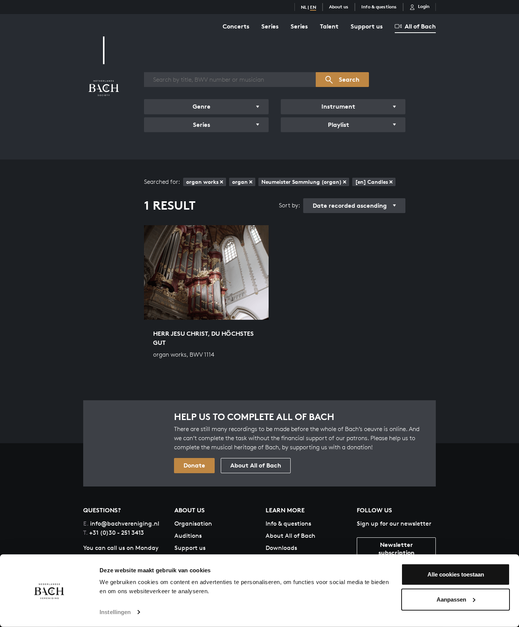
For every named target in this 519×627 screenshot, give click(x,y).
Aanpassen (451, 599)
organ (240, 181)
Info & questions (379, 6)
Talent (329, 26)
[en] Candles (371, 181)
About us (338, 6)
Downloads (281, 547)
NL (304, 7)
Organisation (193, 523)
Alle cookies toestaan (455, 574)
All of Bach (420, 26)
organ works (202, 181)
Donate (194, 465)
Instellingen (115, 612)
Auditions (188, 535)
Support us (367, 26)
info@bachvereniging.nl (121, 523)
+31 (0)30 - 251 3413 (113, 532)
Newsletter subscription (396, 548)
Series (269, 26)
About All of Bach (255, 465)
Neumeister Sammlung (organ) (301, 181)
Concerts (236, 26)
